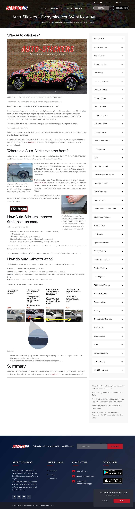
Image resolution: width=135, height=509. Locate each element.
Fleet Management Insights (104, 175)
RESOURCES (56, 8)
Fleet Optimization (100, 183)
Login (127, 2)
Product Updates (100, 268)
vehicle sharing (99, 361)
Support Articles (100, 302)
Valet (96, 344)
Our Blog (52, 475)
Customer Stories (100, 124)
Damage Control (100, 132)
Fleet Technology (100, 192)
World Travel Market (101, 370)
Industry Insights (100, 200)
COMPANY (69, 8)
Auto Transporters (101, 64)
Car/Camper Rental (101, 81)
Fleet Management (101, 166)
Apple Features (99, 56)
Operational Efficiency (102, 243)
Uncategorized (99, 336)
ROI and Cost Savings (102, 285)
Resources (53, 471)
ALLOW (121, 500)
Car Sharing (98, 73)
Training (97, 311)
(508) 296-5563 (81, 471)
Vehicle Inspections (101, 353)
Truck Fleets (98, 328)
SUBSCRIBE (115, 446)
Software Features (88, 22)
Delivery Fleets (99, 149)
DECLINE (105, 500)
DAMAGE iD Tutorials (101, 141)
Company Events (100, 98)
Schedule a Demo (121, 8)
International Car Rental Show (72, 22)
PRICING (78, 8)
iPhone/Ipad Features (102, 217)
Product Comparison (101, 260)
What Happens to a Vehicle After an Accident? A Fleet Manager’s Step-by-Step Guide (107, 414)
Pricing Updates (100, 251)
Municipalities (99, 234)
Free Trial (101, 8)
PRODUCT (43, 8)
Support (109, 2)
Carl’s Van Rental (40, 183)
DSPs (96, 158)
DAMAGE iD (32, 142)
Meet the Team (99, 226)
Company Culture (100, 90)
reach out (54, 374)
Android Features (100, 47)
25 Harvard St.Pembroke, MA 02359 (84, 482)
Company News (100, 107)
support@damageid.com (85, 476)
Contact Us (53, 479)
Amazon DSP (99, 39)
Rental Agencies (100, 277)
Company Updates (101, 115)
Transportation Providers (103, 319)
